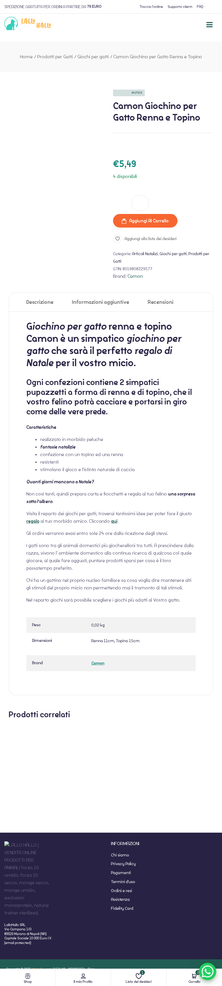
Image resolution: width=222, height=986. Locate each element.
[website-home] (27, 25)
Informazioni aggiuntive (100, 302)
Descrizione (39, 302)
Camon (135, 276)
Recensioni (160, 302)
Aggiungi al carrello (149, 221)
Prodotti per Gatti (55, 57)
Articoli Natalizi (145, 253)
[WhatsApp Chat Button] (207, 971)
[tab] (39, 302)
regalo (32, 521)
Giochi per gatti (93, 57)
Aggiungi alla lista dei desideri (151, 238)
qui (114, 521)
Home (26, 57)
